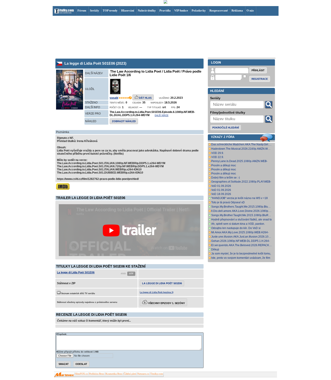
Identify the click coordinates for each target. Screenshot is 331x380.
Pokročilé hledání (225, 127)
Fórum (81, 10)
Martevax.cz (64, 375)
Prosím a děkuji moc (223, 165)
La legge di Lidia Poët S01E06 (76, 272)
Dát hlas (145, 97)
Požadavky (199, 10)
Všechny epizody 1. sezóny (166, 303)
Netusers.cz (143, 374)
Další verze (161, 115)
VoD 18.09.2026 (221, 194)
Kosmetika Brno (114, 374)
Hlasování (127, 10)
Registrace (260, 79)
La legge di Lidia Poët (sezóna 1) (156, 292)
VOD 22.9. (217, 157)
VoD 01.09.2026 (221, 186)
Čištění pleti (130, 374)
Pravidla (165, 10)
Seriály (94, 10)
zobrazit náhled (124, 121)
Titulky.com (156, 374)
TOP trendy (110, 10)
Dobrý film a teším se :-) (225, 177)
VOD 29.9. (217, 153)
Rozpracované (218, 10)
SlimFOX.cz (81, 374)
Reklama (237, 10)
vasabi (114, 97)
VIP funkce (181, 10)
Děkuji (215, 249)
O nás (250, 10)
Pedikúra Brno (96, 374)
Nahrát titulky (147, 10)
